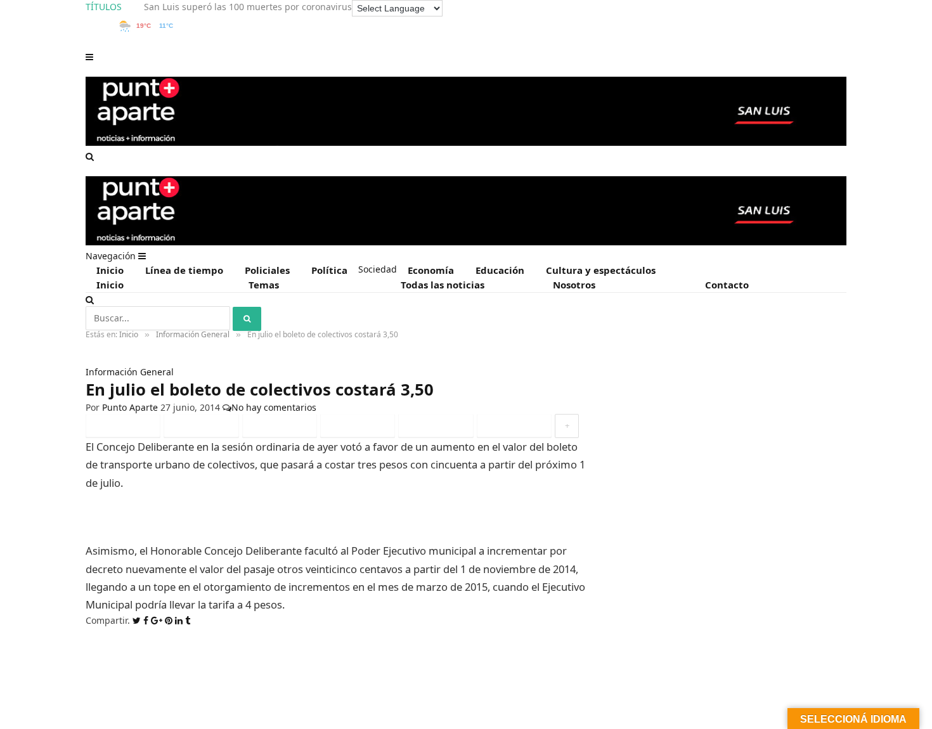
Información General (130, 372)
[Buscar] (90, 156)
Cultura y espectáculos (601, 270)
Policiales (267, 270)
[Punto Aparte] (466, 143)
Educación (500, 270)
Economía (431, 270)
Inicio (110, 270)
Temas (264, 284)
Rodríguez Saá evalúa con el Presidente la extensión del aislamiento (289, 7)
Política (329, 270)
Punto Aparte (130, 407)
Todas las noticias (442, 284)
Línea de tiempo (184, 270)
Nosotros (574, 284)
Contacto (727, 284)
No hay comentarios (273, 407)
